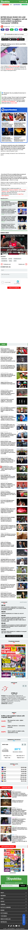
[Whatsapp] (12, 29)
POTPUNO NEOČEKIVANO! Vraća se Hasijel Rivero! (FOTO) (7, 502)
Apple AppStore (5, 195)
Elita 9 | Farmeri (6, 907)
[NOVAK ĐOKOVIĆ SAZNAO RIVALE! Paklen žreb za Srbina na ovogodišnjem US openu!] (22, 569)
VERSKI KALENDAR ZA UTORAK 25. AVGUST (12, 613)
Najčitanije (23, 602)
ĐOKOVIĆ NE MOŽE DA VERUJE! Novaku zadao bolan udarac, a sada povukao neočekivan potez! (8, 359)
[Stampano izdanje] (14, 661)
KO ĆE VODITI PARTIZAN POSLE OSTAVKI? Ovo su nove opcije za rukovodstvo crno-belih (8, 451)
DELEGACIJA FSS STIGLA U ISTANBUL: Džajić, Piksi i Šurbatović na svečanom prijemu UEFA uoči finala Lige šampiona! (8, 226)
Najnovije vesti (6, 787)
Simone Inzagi (4, 258)
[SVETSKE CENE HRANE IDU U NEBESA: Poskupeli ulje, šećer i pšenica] (6, 829)
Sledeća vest (21, 264)
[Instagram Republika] (19, 926)
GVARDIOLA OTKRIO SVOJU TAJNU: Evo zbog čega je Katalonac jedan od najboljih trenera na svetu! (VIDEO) (8, 211)
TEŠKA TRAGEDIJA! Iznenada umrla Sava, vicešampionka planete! (8, 535)
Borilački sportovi (18, 136)
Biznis (2, 910)
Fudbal (2, 214)
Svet (13, 834)
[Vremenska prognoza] (22, 1)
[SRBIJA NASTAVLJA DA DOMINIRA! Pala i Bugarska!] (22, 384)
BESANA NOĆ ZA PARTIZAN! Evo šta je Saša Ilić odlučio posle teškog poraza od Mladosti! (8, 586)
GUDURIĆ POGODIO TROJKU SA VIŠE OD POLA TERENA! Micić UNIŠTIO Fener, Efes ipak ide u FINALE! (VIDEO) (8, 218)
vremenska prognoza (14, 739)
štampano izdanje (14, 641)
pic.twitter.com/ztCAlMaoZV (8, 101)
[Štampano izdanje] (12, 860)
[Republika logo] (6, 1)
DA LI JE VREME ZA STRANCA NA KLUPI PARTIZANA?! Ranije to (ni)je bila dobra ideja (8, 409)
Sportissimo (23, 919)
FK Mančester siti (17, 258)
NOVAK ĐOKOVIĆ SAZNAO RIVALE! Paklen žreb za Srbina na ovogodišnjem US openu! (8, 569)
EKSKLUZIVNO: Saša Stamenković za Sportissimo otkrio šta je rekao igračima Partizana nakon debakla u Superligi (8, 443)
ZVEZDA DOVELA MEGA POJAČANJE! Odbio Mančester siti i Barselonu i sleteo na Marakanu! (8, 392)
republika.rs (12, 928)
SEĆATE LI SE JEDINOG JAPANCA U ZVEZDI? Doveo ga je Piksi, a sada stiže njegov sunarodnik (8, 485)
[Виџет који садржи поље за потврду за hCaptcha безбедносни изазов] (10, 282)
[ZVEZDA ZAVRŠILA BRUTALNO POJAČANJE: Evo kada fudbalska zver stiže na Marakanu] (22, 493)
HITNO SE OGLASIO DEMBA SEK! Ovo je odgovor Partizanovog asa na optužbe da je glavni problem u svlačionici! (8, 519)
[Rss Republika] (14, 926)
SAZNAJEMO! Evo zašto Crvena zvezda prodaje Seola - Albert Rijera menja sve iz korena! (8, 468)
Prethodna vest (7, 264)
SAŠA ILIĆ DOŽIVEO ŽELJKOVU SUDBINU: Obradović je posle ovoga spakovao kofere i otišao (7, 544)
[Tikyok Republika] (11, 926)
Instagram (15, 189)
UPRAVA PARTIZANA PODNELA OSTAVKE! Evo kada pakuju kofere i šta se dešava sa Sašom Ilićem (8, 460)
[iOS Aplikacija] (13, 39)
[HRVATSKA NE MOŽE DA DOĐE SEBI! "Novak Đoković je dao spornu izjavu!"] (22, 375)
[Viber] (7, 29)
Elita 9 (13, 817)
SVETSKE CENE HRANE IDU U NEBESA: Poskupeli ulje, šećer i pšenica (13, 632)
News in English (6, 919)
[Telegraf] (16, 29)
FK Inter (10, 258)
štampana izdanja (8, 846)
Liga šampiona (4, 260)
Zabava (3, 904)
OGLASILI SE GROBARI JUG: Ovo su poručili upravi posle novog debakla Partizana (8, 367)
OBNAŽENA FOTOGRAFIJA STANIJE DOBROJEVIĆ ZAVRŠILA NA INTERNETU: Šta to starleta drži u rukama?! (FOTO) (14, 626)
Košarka (3, 221)
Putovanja (4, 913)
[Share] (2, 809)
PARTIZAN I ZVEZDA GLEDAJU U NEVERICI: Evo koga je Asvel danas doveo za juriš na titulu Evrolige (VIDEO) (7, 139)
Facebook (10, 189)
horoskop (14, 682)
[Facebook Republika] (9, 926)
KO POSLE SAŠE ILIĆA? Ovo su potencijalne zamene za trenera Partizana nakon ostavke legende (8, 426)
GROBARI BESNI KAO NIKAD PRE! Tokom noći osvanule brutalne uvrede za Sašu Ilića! (8, 560)
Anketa (14, 712)
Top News (4, 916)
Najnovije (4, 602)
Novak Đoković (5, 121)
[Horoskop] (24, 1)
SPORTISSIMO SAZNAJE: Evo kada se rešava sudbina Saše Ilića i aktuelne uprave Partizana (8, 527)
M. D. (9, 26)
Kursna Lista (14, 764)
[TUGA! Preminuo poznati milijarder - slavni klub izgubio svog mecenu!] (22, 401)
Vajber (8, 191)
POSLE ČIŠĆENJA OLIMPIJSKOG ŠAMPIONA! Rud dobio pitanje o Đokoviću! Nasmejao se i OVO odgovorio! (9, 203)
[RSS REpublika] (16, 926)
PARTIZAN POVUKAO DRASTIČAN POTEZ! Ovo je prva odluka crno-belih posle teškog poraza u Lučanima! (8, 595)
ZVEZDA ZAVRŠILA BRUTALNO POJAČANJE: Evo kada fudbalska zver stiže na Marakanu (8, 493)
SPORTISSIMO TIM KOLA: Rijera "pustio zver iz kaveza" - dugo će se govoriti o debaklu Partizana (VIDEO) (8, 418)
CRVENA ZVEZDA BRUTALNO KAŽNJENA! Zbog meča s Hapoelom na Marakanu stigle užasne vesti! (8, 510)
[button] (23, 686)
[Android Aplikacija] (5, 39)
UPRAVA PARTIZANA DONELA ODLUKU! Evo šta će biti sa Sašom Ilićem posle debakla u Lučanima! (8, 578)
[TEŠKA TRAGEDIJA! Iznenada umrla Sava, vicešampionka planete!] (22, 535)
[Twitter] (25, 29)
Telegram (3, 191)
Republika (4, 922)
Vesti (11, 4)
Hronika (13, 807)
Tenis (2, 206)
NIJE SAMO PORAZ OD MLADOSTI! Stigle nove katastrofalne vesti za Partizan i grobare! (7, 552)
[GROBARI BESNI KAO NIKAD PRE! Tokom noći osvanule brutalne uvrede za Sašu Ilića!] (22, 561)
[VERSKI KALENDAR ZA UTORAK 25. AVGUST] (6, 802)
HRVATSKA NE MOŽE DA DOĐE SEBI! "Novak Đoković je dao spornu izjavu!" (8, 375)
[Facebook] (3, 29)
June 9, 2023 (14, 102)
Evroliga (3, 136)
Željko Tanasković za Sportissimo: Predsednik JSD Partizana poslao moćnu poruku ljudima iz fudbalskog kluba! (8, 434)
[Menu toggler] (26, 2)
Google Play (20, 194)
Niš (3, 744)
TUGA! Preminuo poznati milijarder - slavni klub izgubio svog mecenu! (7, 400)
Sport (12, 26)
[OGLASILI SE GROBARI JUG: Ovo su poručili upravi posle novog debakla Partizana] (22, 367)
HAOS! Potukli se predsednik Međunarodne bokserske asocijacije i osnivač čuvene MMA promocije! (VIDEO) (19, 139)
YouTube (21, 189)
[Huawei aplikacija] (21, 39)
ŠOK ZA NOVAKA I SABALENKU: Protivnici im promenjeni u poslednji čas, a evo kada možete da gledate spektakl (7, 124)
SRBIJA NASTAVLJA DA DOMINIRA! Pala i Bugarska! (8, 383)
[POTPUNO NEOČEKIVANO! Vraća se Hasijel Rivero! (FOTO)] (22, 502)
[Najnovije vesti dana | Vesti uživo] (24, 4)
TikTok (24, 189)
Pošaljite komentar (14, 287)
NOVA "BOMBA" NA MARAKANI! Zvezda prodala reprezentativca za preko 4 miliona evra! (8, 477)
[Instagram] (21, 29)
